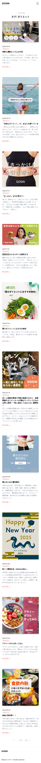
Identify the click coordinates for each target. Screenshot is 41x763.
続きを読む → (6, 66)
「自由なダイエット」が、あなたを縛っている (20, 124)
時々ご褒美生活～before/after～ (15, 569)
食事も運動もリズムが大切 (12, 52)
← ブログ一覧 (20, 13)
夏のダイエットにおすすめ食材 (14, 329)
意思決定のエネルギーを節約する (15, 254)
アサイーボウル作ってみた (12, 643)
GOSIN (5, 751)
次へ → (27, 740)
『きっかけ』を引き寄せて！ (13, 196)
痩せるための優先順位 (10, 482)
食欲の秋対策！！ (9, 715)
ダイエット (6, 49)
